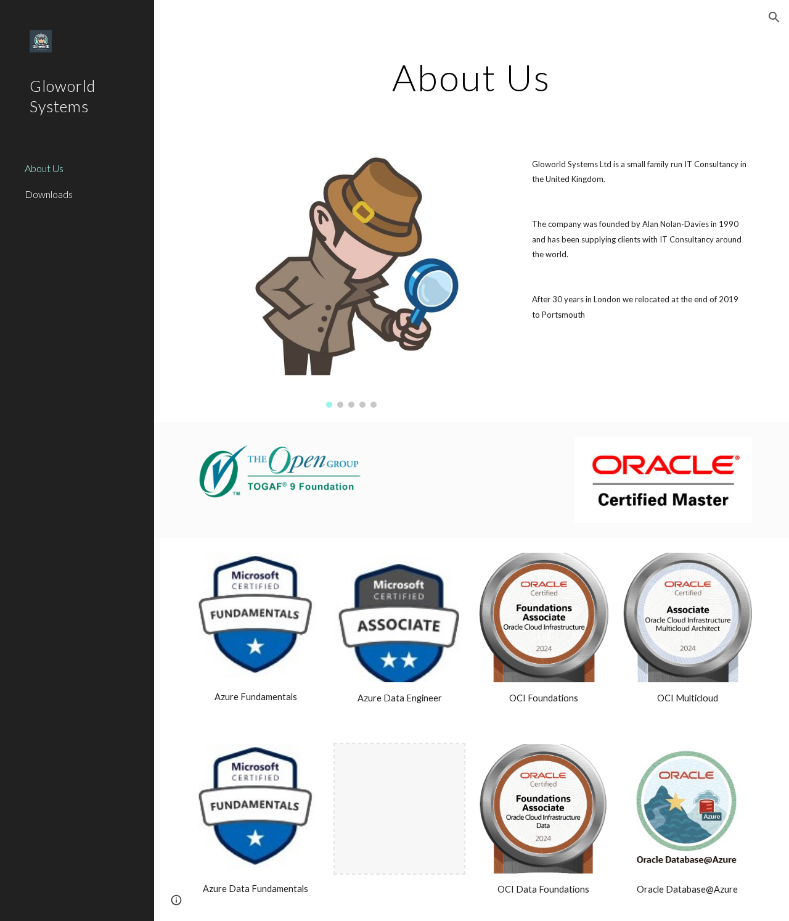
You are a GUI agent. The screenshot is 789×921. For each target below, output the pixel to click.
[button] (774, 17)
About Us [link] (44, 168)
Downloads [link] (49, 194)
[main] (471, 77)
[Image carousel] (351, 280)
